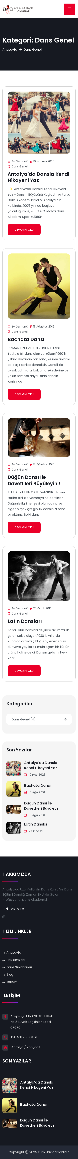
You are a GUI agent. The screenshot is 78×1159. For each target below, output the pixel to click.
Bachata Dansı (26, 339)
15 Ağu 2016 (36, 792)
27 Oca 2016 (37, 831)
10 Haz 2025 (37, 775)
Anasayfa (9, 49)
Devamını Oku (24, 230)
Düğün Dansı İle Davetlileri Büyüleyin (41, 806)
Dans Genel (20, 166)
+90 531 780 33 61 (23, 1037)
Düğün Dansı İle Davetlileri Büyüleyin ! (34, 480)
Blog (9, 974)
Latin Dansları (25, 621)
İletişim (11, 982)
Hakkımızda (15, 960)
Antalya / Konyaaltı (26, 1047)
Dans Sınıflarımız (19, 967)
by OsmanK (20, 161)
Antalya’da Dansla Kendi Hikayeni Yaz (38, 177)
